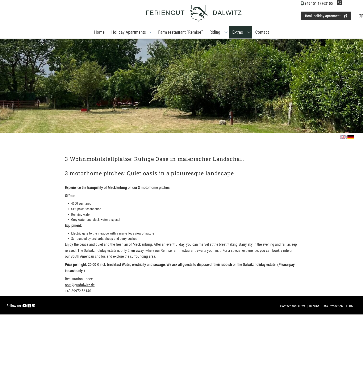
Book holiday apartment (323, 16)
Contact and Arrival (293, 306)
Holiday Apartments (128, 32)
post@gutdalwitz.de (80, 285)
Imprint (314, 306)
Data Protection (332, 306)
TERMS (350, 306)
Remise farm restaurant (178, 250)
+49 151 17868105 (319, 3)
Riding (214, 32)
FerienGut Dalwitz (194, 12)
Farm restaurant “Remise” (180, 32)
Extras (237, 32)
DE (351, 139)
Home (99, 32)
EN (344, 139)
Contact (262, 32)
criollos (100, 256)
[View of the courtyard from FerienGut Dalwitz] (357, 16)
